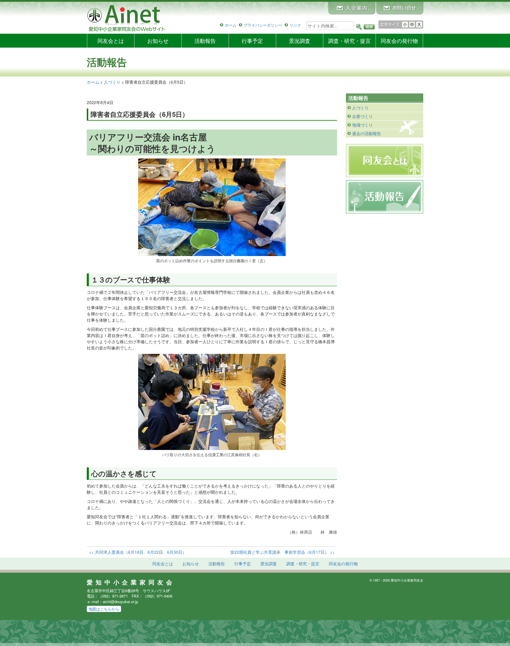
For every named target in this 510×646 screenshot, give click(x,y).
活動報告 (205, 40)
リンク (295, 25)
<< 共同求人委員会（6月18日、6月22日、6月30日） (138, 552)
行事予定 (252, 40)
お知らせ (158, 40)
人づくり (360, 108)
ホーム (230, 25)
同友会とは (110, 40)
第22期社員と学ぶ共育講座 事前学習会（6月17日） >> (282, 552)
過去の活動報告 (366, 133)
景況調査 (299, 40)
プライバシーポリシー (263, 25)
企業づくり (362, 116)
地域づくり (362, 125)
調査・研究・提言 (349, 40)
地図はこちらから (104, 609)
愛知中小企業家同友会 (131, 582)
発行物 (399, 40)
